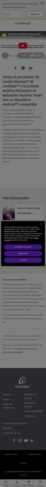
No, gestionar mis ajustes (23, 247)
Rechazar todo (23, 253)
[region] (23, 243)
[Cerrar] (41, 224)
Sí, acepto (23, 260)
